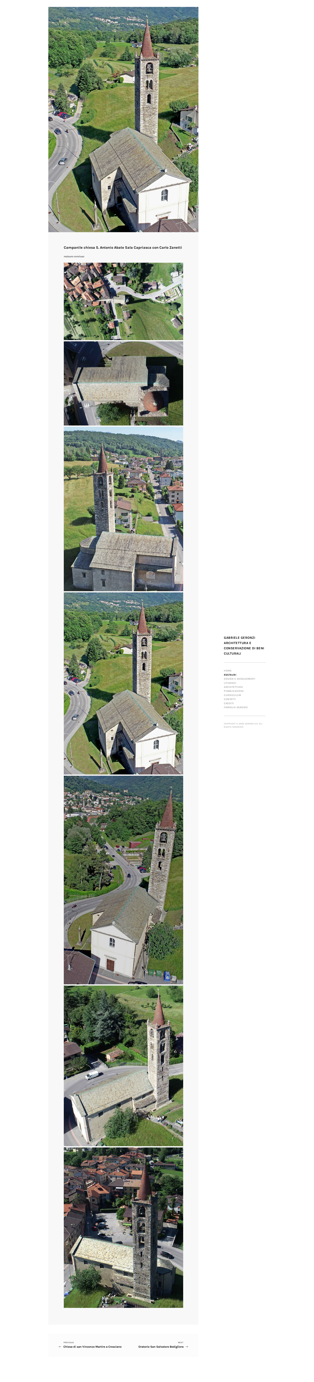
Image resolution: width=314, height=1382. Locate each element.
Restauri (230, 674)
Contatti (230, 699)
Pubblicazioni (234, 691)
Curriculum (232, 695)
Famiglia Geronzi (236, 707)
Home (228, 670)
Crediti (229, 703)
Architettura (233, 687)
